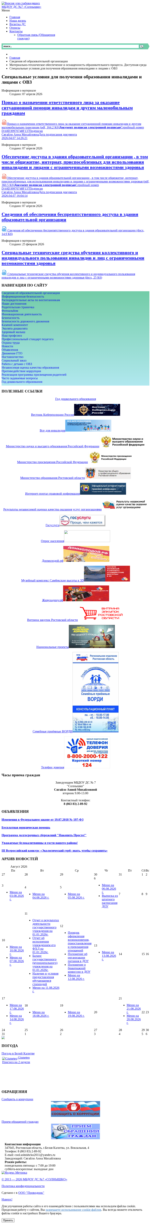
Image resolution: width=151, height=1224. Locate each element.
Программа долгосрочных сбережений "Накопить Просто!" (44, 835)
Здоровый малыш (13, 332)
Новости (7, 346)
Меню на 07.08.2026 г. (17, 961)
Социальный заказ (14, 360)
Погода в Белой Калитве (18, 1053)
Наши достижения (14, 303)
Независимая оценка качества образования (30, 367)
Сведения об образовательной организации (31, 293)
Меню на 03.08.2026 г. (17, 896)
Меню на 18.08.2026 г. (40, 1013)
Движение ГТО (12, 353)
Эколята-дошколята (15, 328)
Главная (14, 57)
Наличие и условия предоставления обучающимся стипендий (45, 979)
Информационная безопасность (23, 296)
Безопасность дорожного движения (25, 321)
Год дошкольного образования (22, 381)
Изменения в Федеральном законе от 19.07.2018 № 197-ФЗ (42, 819)
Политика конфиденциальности (23, 1186)
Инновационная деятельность (22, 314)
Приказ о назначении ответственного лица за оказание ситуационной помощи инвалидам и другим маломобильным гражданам (67, 108)
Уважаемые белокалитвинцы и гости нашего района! (40, 843)
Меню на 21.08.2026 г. (134, 1008)
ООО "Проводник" (31, 1192)
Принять (8, 1220)
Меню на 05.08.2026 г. (76, 895)
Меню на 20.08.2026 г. (134, 1019)
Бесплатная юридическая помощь (26, 827)
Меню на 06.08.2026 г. (109, 888)
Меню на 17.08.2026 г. (17, 1008)
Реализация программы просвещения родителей (34, 374)
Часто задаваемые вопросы (20, 378)
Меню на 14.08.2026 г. (17, 1019)
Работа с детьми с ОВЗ (17, 364)
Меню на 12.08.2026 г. (76, 977)
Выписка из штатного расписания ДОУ (110, 901)
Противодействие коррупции (21, 371)
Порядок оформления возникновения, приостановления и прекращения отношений (79, 941)
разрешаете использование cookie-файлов (73, 1209)
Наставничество (12, 357)
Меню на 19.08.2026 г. (76, 1013)
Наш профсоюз (12, 335)
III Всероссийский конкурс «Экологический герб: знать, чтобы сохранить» (55, 850)
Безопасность (10, 317)
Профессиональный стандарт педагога (27, 339)
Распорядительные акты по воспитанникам (31, 300)
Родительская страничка (18, 307)
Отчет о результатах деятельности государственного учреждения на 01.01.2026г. (45, 927)
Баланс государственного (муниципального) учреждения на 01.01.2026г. (44, 963)
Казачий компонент (15, 325)
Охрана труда (11, 342)
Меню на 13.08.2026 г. (109, 956)
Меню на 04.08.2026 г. (40, 895)
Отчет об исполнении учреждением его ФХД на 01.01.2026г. (44, 945)
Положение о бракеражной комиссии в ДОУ (79, 968)
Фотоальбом (10, 310)
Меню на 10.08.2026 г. (17, 950)
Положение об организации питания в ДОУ (78, 957)
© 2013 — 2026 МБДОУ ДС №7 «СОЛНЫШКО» (34, 1179)
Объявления (10, 349)
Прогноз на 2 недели (16, 1062)
